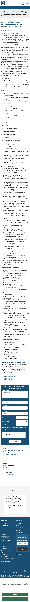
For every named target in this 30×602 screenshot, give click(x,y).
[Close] (28, 580)
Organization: (5, 421)
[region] (15, 590)
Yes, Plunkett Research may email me (16, 428)
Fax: (9, 465)
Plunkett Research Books (11, 456)
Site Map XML (19, 532)
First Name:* (5, 400)
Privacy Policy (4, 548)
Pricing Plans (4, 523)
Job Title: (4, 424)
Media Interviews (9, 472)
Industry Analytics (8, 379)
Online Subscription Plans (10, 376)
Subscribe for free (22, 548)
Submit (15, 441)
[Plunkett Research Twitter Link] (4, 537)
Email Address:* (6, 411)
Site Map (18, 530)
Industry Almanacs (8, 378)
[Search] (27, 3)
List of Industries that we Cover (11, 375)
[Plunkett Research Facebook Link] (6, 537)
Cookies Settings (15, 590)
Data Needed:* (5, 390)
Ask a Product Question (10, 470)
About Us (18, 523)
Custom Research (9, 474)
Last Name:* (5, 405)
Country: (4, 417)
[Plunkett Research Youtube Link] (8, 537)
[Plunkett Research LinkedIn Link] (2, 537)
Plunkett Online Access (10, 454)
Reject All (15, 594)
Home (2, 11)
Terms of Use (25, 575)
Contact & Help (19, 527)
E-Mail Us (7, 467)
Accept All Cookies (15, 599)
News (17, 12)
